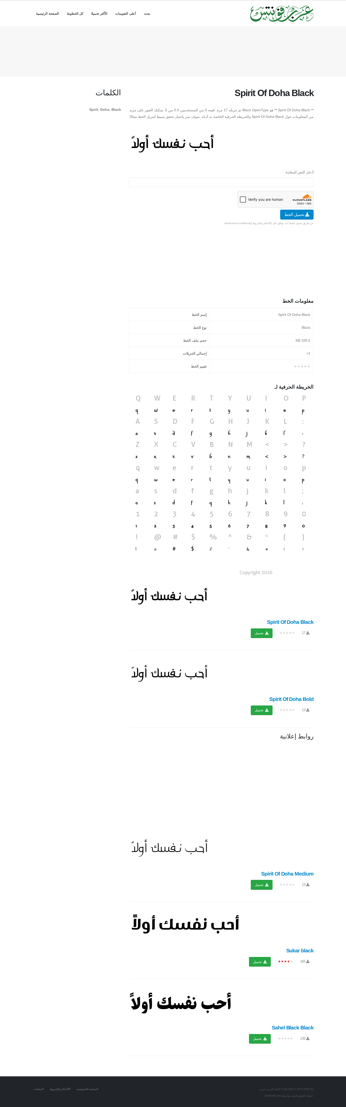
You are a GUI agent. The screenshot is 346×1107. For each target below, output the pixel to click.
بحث (147, 13)
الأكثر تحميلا (99, 13)
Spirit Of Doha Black (290, 622)
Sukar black (300, 950)
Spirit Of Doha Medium (287, 874)
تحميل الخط (294, 214)
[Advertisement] (173, 50)
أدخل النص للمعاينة (299, 172)
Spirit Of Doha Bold (291, 699)
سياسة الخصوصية (86, 1089)
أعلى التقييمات (125, 13)
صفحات (37, 1089)
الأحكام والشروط (59, 1089)
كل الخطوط (75, 13)
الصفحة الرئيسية (47, 13)
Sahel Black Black (293, 1027)
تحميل (259, 633)
